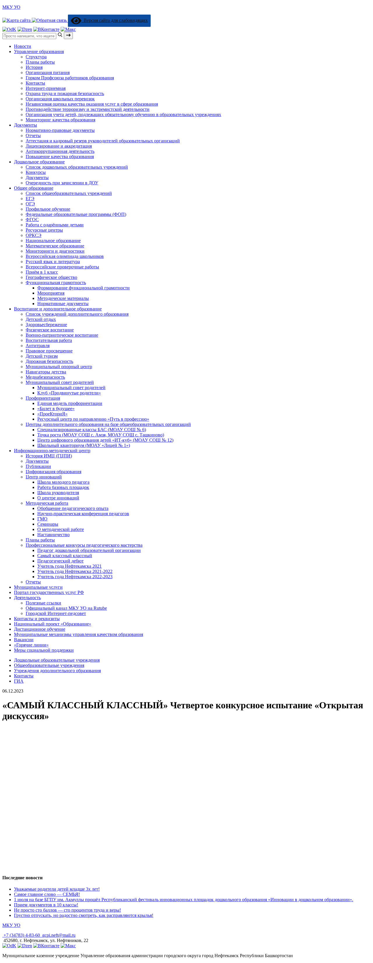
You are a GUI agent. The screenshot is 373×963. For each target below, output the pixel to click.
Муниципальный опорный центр (59, 366)
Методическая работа (47, 503)
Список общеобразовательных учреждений (69, 193)
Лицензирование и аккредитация (59, 146)
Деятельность (27, 597)
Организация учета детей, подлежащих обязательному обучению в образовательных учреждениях (123, 114)
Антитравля (38, 345)
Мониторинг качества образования (60, 119)
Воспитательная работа (49, 340)
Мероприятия (50, 293)
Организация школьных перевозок (60, 98)
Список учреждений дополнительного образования (77, 314)
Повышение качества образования (60, 156)
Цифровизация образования (53, 471)
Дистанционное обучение (39, 629)
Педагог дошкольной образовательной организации (89, 550)
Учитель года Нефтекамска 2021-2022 (74, 571)
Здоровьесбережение (46, 324)
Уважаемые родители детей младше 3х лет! (57, 889)
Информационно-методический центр (52, 450)
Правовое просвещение (49, 350)
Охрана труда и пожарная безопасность (65, 93)
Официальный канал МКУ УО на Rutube (66, 608)
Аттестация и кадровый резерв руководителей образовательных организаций (103, 140)
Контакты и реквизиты (37, 618)
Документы (25, 125)
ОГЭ (30, 203)
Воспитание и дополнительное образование (58, 308)
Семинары (47, 524)
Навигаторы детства (46, 371)
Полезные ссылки (43, 602)
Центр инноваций (44, 476)
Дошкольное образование (39, 161)
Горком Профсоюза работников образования (70, 77)
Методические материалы (63, 298)
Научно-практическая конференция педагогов (83, 513)
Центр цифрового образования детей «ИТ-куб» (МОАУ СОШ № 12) (105, 440)
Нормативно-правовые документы (60, 130)
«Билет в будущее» (56, 408)
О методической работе (60, 529)
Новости (22, 46)
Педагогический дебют (60, 560)
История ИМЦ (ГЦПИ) (49, 455)
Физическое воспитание (50, 329)
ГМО (42, 518)
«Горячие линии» (31, 644)
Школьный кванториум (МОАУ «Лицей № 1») (83, 445)
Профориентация (43, 398)
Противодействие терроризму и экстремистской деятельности (87, 109)
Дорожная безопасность (49, 361)
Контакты (35, 83)
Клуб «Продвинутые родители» (69, 392)
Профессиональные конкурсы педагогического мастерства (84, 545)
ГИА (19, 681)
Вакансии (24, 639)
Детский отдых (41, 319)
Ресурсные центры (44, 230)
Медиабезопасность (45, 377)
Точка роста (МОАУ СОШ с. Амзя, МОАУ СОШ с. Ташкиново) (100, 434)
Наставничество (53, 534)
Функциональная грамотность (56, 282)
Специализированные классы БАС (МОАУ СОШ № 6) (91, 429)
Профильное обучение (48, 209)
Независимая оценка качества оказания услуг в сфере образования (92, 104)
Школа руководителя (58, 492)
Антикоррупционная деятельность (60, 151)
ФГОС (32, 219)
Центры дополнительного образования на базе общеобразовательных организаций (108, 424)
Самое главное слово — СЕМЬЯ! (47, 894)
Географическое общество (51, 277)
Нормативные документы (63, 303)
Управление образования (39, 51)
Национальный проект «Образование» (52, 623)
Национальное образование (53, 240)
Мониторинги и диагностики (55, 251)
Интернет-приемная (46, 88)
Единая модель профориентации (69, 403)
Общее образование (33, 188)
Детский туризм (42, 356)
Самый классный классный (64, 555)
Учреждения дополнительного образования (57, 670)
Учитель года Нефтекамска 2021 (69, 566)
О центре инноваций (58, 497)
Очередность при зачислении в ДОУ (62, 182)
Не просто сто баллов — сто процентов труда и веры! (67, 910)
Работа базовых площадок (63, 487)
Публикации (38, 466)
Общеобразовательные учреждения (49, 665)
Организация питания (48, 72)
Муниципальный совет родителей (71, 387)
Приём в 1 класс (42, 272)
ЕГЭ (30, 198)
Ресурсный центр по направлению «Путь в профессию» (93, 419)
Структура (36, 56)
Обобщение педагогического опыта (72, 508)
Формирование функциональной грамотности (83, 287)
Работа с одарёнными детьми (55, 224)
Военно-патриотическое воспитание (62, 335)
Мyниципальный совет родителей (60, 382)
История (34, 67)
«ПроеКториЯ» (52, 413)
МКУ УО (11, 7)
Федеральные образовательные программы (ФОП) (76, 214)
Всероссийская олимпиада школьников (65, 256)
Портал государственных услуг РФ (49, 592)
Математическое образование (55, 245)
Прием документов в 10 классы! (46, 904)
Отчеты (33, 135)
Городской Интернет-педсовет (56, 613)
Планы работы (40, 62)
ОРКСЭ (33, 235)
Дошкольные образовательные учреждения (57, 660)
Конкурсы (36, 172)
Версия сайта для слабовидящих (114, 20)
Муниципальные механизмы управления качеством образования (78, 634)
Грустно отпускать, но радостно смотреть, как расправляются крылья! (83, 915)
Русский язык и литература (53, 261)
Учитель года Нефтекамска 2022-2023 (74, 576)
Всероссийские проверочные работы (62, 266)
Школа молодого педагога (63, 482)
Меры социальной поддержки (44, 650)
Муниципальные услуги (38, 587)
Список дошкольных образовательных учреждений (77, 167)
